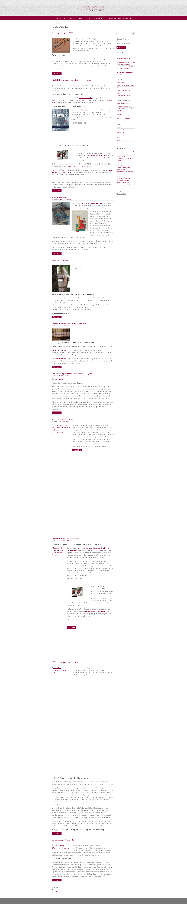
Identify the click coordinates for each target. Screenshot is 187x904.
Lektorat (88, 18)
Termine (71, 18)
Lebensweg (119, 160)
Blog (65, 18)
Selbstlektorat (120, 180)
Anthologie (119, 151)
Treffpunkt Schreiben (121, 93)
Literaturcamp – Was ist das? (63, 840)
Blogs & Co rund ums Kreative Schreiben (69, 324)
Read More (56, 73)
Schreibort (128, 173)
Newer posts (56, 891)
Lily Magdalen (119, 106)
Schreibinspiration (120, 171)
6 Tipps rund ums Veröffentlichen (65, 662)
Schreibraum (119, 176)
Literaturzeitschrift (130, 162)
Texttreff (129, 182)
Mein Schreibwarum (60, 197)
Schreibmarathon (120, 173)
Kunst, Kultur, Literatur (121, 132)
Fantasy (132, 151)
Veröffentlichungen (114, 18)
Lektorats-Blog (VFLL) (121, 82)
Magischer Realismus (121, 163)
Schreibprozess (120, 175)
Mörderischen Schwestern (78, 166)
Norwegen (119, 140)
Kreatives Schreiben (121, 129)
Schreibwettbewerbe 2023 (62, 33)
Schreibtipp (119, 178)
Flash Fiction (119, 152)
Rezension (129, 167)
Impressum (89, 900)
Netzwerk (131, 165)
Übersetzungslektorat (121, 186)
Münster (118, 137)
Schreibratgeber (128, 175)
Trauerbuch (119, 184)
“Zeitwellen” (85, 110)
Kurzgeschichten (128, 158)
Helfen (124, 152)
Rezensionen (119, 142)
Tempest (124, 182)
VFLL (133, 184)
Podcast (124, 167)
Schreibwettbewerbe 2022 (62, 419)
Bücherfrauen (119, 87)
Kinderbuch (125, 154)
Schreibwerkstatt (99, 18)
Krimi (128, 156)
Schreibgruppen (126, 118)
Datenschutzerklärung (96, 900)
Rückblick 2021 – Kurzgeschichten (66, 538)
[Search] (133, 33)
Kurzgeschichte (120, 158)
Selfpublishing (127, 180)
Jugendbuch (119, 154)
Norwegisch (127, 18)
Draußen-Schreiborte (60, 260)
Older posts (55, 890)
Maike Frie (79, 18)
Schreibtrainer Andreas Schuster (123, 95)
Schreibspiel (126, 176)
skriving (59, 18)
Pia (117, 113)
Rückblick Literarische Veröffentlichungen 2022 (71, 80)
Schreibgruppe (124, 169)
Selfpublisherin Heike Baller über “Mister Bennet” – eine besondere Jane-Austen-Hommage (125, 72)
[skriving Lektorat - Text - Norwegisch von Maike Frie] (93, 8)
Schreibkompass (129, 171)
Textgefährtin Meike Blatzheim (123, 90)
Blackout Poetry (125, 103)
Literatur (129, 160)
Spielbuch (119, 182)
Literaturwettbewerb (121, 162)
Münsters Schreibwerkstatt (122, 165)
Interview (119, 127)
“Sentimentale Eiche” (85, 98)
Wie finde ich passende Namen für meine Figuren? (72, 373)
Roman (118, 169)
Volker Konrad (107, 221)
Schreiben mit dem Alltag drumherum (125, 56)
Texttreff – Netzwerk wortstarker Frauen (125, 85)
